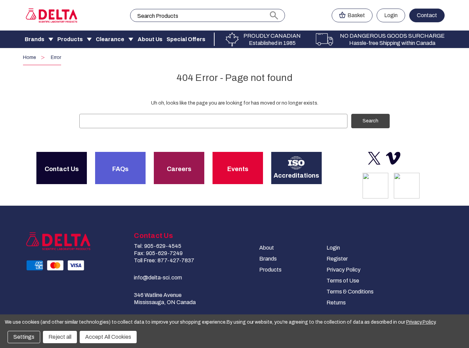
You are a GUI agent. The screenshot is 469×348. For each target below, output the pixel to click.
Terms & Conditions (350, 292)
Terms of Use (343, 281)
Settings (23, 337)
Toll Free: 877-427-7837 (164, 260)
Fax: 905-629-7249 (158, 253)
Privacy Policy (344, 270)
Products (70, 39)
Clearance (110, 39)
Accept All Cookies (108, 337)
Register (337, 259)
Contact (427, 15)
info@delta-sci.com (158, 277)
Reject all (59, 337)
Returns (336, 302)
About (266, 248)
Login (391, 15)
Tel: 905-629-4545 (157, 246)
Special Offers (186, 39)
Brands (34, 39)
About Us (150, 39)
